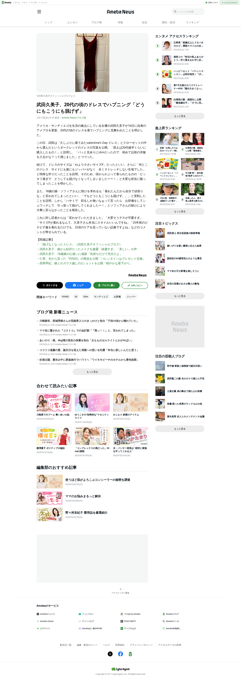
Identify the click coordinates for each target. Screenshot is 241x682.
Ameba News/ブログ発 (74, 117)
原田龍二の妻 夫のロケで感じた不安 (185, 378)
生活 (144, 22)
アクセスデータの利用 (169, 644)
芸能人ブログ (213, 2)
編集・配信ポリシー (87, 644)
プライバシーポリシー (141, 644)
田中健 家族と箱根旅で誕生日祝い (184, 365)
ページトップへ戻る (120, 592)
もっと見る (92, 371)
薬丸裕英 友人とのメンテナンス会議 (185, 416)
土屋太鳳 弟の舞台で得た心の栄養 (184, 391)
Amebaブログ (172, 614)
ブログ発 (96, 22)
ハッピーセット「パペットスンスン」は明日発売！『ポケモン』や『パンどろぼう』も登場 (188, 75)
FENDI (65, 296)
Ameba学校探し (173, 628)
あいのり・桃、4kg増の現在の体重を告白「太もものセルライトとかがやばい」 (86, 340)
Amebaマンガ (172, 621)
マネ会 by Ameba (132, 614)
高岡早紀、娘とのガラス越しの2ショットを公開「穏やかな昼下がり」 (86, 263)
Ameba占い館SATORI (92, 628)
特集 (120, 22)
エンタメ (72, 22)
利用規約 (119, 644)
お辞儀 (117, 296)
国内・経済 (168, 22)
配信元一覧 (65, 644)
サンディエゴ (101, 296)
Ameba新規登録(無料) (229, 2)
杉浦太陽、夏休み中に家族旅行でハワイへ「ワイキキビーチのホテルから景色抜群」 (89, 359)
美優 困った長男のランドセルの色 (184, 403)
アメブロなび (130, 628)
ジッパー (131, 296)
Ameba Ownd (46, 621)
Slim (85, 296)
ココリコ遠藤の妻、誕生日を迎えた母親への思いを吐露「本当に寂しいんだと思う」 (89, 350)
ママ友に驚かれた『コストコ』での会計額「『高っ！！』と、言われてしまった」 (88, 330)
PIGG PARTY (130, 621)
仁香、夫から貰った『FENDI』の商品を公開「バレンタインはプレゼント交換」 (92, 258)
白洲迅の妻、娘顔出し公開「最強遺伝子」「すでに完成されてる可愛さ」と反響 (188, 102)
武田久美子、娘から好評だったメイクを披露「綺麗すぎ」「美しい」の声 (88, 249)
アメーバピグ (88, 621)
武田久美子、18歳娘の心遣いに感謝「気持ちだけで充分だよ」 (81, 254)
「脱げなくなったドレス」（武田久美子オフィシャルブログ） (81, 244)
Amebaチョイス (47, 614)
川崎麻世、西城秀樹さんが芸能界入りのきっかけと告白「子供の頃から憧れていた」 (89, 321)
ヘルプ (106, 644)
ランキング (192, 22)
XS (76, 296)
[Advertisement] (66, 558)
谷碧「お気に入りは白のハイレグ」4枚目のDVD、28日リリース (169, 151)
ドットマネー (88, 614)
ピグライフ (45, 628)
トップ (48, 22)
